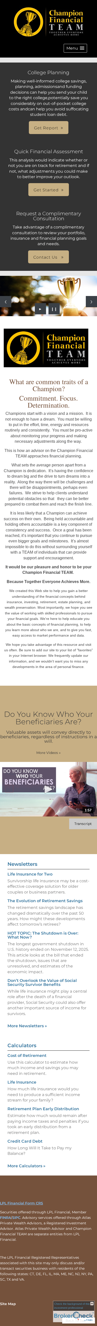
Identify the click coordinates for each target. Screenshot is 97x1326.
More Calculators (26, 1166)
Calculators (21, 1045)
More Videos (48, 752)
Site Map (8, 1304)
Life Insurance (21, 1082)
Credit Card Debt (25, 1141)
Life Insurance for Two (29, 874)
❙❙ (54, 308)
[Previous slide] (5, 301)
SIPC (16, 1217)
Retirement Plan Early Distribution (43, 1108)
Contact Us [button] (46, 257)
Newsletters (22, 864)
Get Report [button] (46, 128)
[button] (75, 48)
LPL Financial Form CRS (21, 1203)
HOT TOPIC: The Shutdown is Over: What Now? (42, 935)
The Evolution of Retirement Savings (45, 900)
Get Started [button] (46, 190)
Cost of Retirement (27, 1055)
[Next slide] (91, 301)
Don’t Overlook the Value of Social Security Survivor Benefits (42, 982)
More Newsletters (27, 1026)
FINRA (5, 1217)
